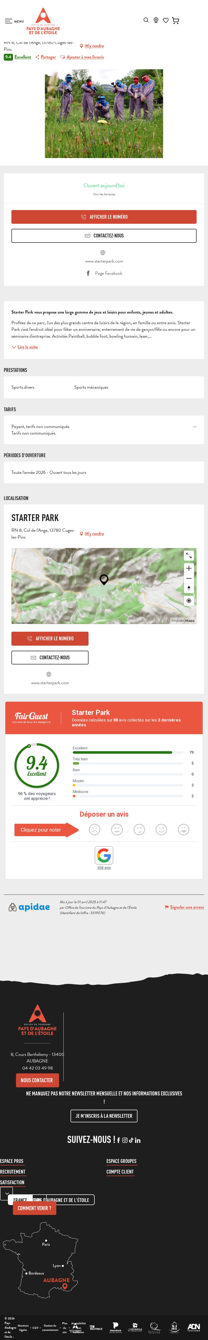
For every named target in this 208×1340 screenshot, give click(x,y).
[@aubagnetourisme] (125, 1140)
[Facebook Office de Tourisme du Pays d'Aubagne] (118, 1140)
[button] (146, 19)
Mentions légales (23, 1328)
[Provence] (115, 1327)
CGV (35, 1328)
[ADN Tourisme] (193, 1327)
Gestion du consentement (50, 1328)
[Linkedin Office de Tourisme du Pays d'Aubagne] (137, 1140)
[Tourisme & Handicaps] (174, 1327)
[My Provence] (96, 1327)
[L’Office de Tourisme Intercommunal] (75, 1327)
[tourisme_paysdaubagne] (131, 1140)
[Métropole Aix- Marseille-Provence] (135, 1327)
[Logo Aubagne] (38, 1023)
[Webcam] (156, 21)
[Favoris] (165, 20)
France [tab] (20, 1200)
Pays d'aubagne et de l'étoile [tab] (61, 1200)
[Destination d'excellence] (154, 1327)
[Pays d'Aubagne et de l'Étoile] (43, 21)
